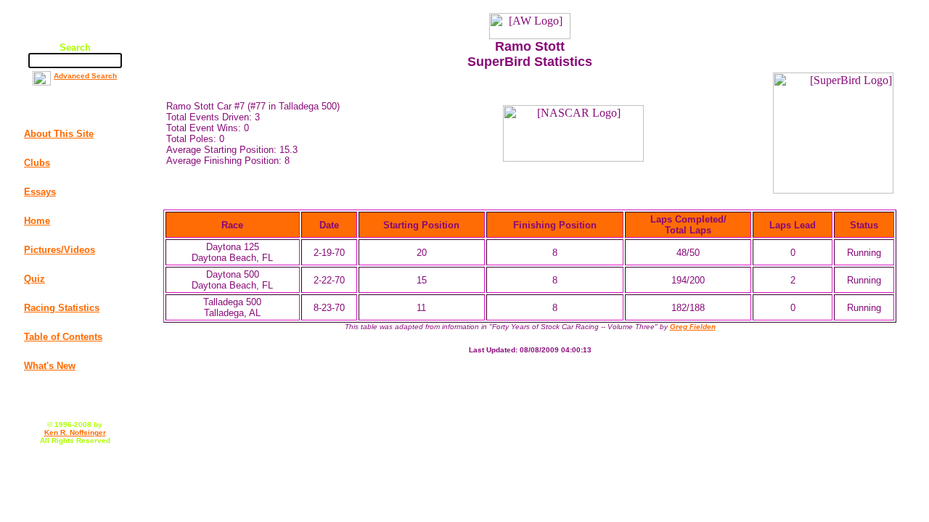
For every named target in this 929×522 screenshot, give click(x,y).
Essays (40, 191)
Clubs (37, 162)
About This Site (59, 133)
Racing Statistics (61, 307)
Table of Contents (63, 336)
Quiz (34, 278)
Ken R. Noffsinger (75, 432)
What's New (49, 365)
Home (37, 220)
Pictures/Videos (59, 249)
